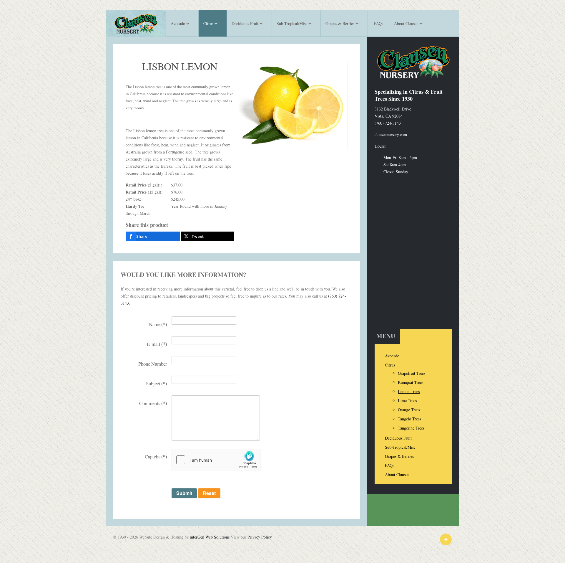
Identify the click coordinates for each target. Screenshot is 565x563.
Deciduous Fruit (398, 438)
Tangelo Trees (409, 419)
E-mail (157, 344)
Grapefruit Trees (411, 373)
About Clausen (397, 474)
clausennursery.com (391, 134)
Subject (156, 383)
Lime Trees (407, 400)
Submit (184, 493)
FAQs (389, 465)
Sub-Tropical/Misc (400, 447)
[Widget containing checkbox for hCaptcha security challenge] (216, 460)
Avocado (392, 356)
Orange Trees (409, 409)
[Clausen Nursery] (136, 23)
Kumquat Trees (410, 382)
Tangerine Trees (411, 428)
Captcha (156, 456)
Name (158, 324)
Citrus (390, 365)
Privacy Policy (259, 537)
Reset (209, 493)
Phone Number (152, 363)
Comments (153, 403)
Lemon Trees (409, 391)
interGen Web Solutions (210, 537)
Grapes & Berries (399, 456)
